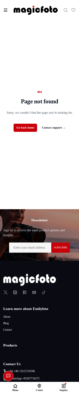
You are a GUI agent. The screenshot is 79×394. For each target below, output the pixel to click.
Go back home (25, 127)
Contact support (54, 127)
